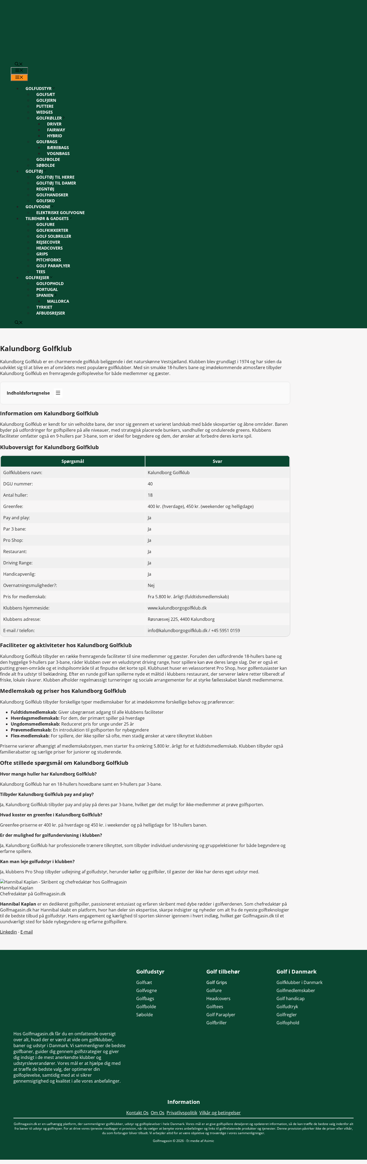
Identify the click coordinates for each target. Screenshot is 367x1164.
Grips (42, 254)
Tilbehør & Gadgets (47, 218)
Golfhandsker (52, 194)
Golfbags (46, 141)
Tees (40, 271)
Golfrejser (37, 277)
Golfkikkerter (52, 230)
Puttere (44, 106)
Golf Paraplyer (53, 265)
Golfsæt (45, 94)
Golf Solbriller (53, 236)
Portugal (47, 289)
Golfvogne (38, 206)
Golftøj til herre (55, 177)
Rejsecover (48, 242)
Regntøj (45, 189)
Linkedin (8, 932)
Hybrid (54, 135)
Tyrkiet (44, 307)
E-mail (26, 932)
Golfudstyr (39, 88)
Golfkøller (49, 118)
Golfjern (46, 100)
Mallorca (58, 301)
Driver (54, 124)
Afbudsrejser (50, 313)
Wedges (44, 112)
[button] (19, 64)
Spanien (44, 295)
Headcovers (49, 248)
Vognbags (58, 153)
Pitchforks (48, 259)
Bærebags (58, 147)
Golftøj (34, 171)
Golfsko (45, 200)
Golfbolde (48, 159)
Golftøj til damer (56, 183)
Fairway (56, 129)
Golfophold (50, 283)
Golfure (45, 224)
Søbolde (45, 165)
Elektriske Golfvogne (60, 212)
